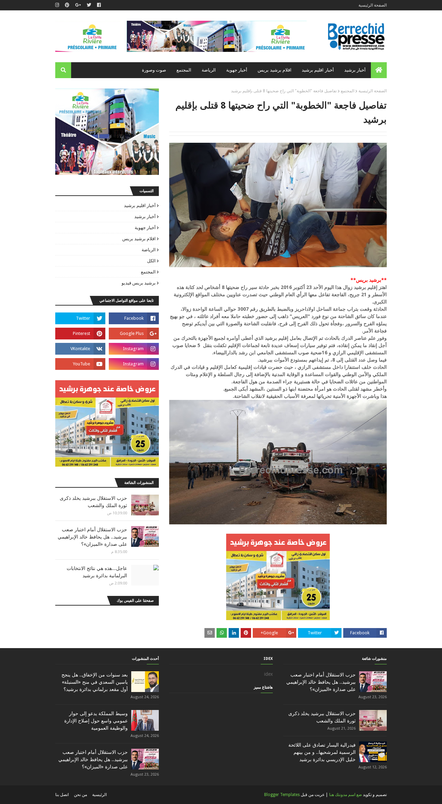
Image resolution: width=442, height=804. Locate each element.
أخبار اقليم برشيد (140, 205)
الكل (151, 260)
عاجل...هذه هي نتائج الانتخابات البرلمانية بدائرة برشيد (97, 571)
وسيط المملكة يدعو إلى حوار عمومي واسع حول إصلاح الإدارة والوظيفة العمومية (96, 721)
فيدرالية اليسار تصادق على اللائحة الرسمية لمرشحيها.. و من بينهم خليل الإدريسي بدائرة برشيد (322, 752)
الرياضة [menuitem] (209, 70)
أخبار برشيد (145, 216)
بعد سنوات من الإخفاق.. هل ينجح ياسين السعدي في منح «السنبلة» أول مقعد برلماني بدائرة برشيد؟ (94, 682)
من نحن (80, 794)
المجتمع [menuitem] (183, 70)
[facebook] (99, 5)
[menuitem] (379, 70)
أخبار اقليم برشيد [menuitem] (318, 70)
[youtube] (80, 364)
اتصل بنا (62, 794)
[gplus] (78, 5)
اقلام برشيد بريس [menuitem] (274, 70)
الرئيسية (99, 794)
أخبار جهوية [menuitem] (236, 70)
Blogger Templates (282, 794)
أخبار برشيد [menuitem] (355, 70)
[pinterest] (67, 5)
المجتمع (347, 90)
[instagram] (58, 5)
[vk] (80, 349)
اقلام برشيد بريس (139, 238)
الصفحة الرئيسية (372, 5)
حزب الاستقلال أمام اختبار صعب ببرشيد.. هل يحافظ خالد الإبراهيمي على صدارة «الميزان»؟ (92, 537)
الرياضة (149, 249)
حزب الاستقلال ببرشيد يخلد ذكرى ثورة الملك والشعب (93, 501)
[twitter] (89, 5)
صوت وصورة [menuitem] (154, 70)
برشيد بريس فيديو (139, 283)
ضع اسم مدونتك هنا (345, 794)
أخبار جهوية (145, 227)
